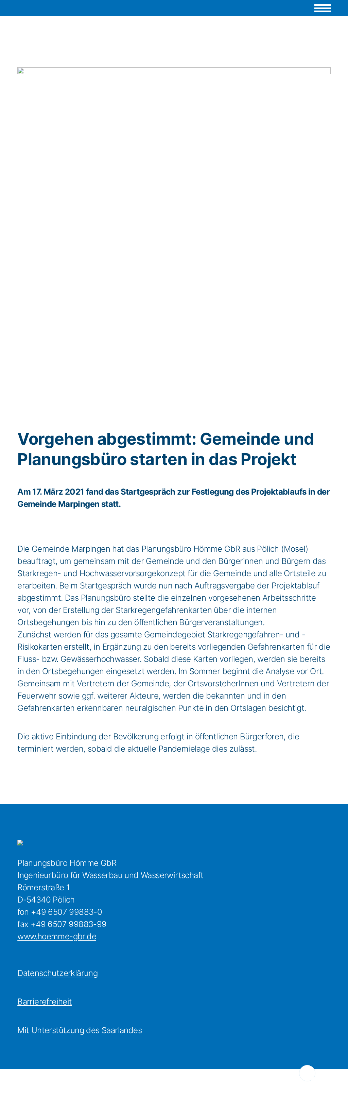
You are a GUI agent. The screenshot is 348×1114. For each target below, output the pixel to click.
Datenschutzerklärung (57, 973)
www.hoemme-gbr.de (56, 936)
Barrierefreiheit (44, 1002)
